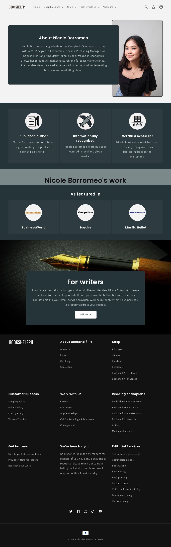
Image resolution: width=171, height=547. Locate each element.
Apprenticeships (69, 413)
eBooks (116, 355)
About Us (65, 349)
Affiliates (116, 425)
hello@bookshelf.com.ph (75, 468)
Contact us (66, 367)
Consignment (67, 425)
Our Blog (65, 361)
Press (63, 355)
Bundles (116, 361)
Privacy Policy (15, 413)
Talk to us (86, 314)
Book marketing (120, 483)
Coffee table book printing (126, 489)
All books (117, 349)
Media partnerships (122, 431)
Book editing (119, 471)
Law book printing (122, 495)
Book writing (119, 465)
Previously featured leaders (23, 460)
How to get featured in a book (24, 454)
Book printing (119, 477)
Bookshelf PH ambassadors (126, 413)
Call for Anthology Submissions (77, 419)
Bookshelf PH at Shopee (125, 373)
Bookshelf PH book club (125, 407)
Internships (66, 407)
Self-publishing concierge (126, 454)
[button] (53, 7)
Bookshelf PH (80, 539)
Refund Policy (15, 407)
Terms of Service (17, 419)
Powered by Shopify (94, 539)
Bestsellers (118, 367)
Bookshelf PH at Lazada (124, 379)
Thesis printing (120, 501)
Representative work (19, 465)
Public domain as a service (126, 401)
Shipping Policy (16, 401)
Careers (64, 401)
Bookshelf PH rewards (124, 419)
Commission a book (123, 460)
